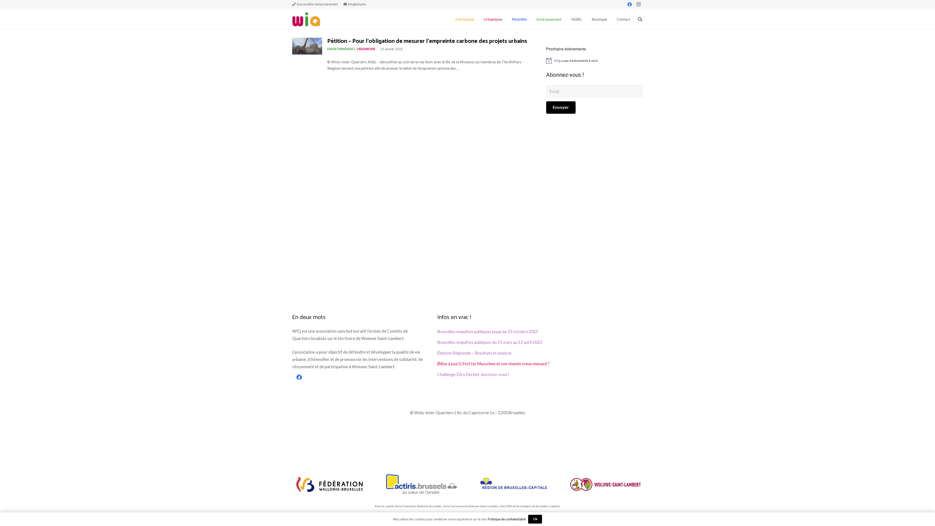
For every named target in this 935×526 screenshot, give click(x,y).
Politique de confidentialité (507, 519)
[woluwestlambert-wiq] (605, 484)
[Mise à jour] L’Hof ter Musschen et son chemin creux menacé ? (493, 363)
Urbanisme (365, 49)
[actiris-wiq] (421, 484)
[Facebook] (629, 4)
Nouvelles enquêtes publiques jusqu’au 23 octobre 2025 (487, 331)
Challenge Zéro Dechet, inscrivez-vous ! (473, 374)
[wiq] (306, 19)
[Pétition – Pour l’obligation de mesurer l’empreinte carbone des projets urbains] (307, 46)
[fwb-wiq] (329, 484)
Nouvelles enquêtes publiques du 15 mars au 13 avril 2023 (489, 342)
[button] (476, 19)
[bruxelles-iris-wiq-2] (513, 484)
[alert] (594, 61)
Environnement (341, 49)
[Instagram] (638, 4)
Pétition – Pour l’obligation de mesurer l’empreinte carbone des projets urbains (427, 41)
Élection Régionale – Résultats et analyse (474, 353)
